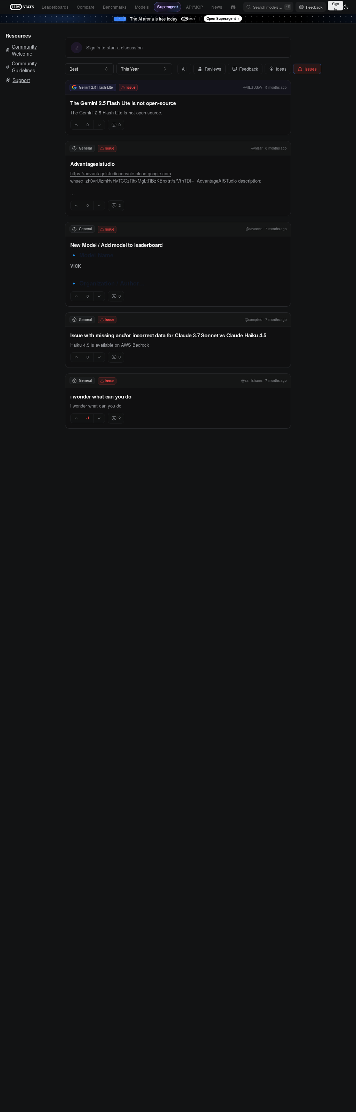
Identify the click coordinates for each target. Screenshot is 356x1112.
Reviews (213, 69)
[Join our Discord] (233, 7)
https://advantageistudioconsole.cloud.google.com (120, 173)
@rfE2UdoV (252, 87)
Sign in (335, 5)
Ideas (281, 69)
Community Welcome (24, 50)
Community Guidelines (24, 67)
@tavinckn (254, 228)
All (184, 69)
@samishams (251, 380)
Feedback (248, 69)
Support (21, 79)
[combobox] (89, 68)
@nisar (256, 148)
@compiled (253, 319)
